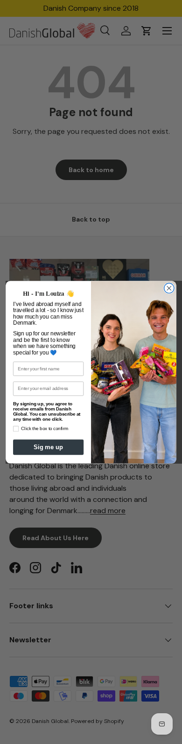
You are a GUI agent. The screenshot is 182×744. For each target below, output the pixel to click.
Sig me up (48, 446)
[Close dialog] (169, 288)
